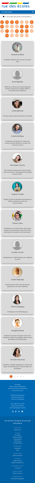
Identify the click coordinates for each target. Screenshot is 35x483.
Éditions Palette (17, 437)
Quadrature (17, 448)
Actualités (17, 384)
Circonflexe (17, 435)
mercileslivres (18, 439)
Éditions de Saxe (17, 455)
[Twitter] (19, 411)
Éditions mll (17, 430)
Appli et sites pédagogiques (17, 386)
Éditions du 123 (17, 460)
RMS (17, 450)
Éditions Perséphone (17, 462)
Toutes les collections (17, 397)
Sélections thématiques (17, 395)
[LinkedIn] (22, 411)
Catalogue (7, 12)
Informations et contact (17, 403)
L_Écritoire (17, 468)
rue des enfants (17, 443)
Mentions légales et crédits (17, 407)
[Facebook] (15, 411)
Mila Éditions (17, 441)
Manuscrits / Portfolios (17, 405)
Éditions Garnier (17, 473)
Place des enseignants (17, 478)
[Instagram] (13, 411)
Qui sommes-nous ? (17, 390)
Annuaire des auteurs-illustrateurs (19, 17)
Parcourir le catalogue (17, 399)
